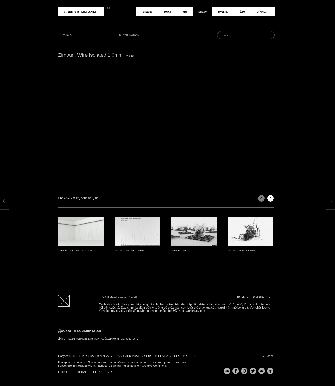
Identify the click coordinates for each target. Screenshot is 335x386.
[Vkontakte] (260, 371)
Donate (82, 372)
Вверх (269, 356)
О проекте (66, 372)
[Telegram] (269, 371)
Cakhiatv (107, 296)
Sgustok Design (156, 356)
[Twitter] (251, 371)
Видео (202, 11)
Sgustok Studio (184, 356)
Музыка (223, 11)
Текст (167, 11)
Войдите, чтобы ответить (253, 296)
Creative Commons (154, 365)
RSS (110, 372)
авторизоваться (126, 338)
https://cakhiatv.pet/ (192, 310)
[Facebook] (234, 371)
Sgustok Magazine (70, 8)
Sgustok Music (129, 356)
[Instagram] (243, 371)
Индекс (147, 11)
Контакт (98, 372)
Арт (185, 11)
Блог (243, 11)
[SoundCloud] (226, 371)
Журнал (262, 11)
